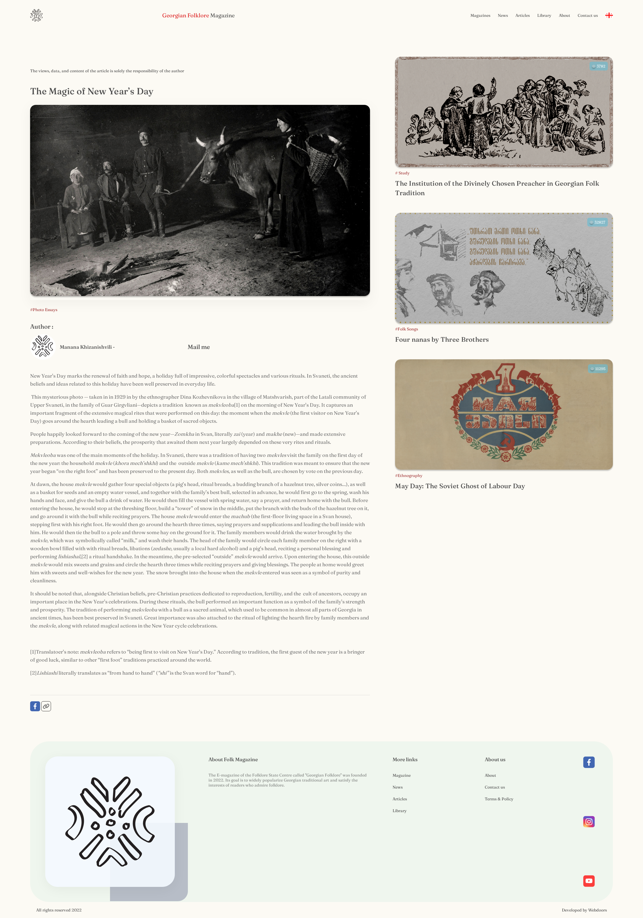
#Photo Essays (43, 309)
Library (544, 15)
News (503, 15)
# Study (402, 172)
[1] (237, 405)
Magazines (480, 15)
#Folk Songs (406, 328)
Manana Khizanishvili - (87, 347)
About (564, 15)
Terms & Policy (499, 798)
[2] (84, 556)
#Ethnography (408, 475)
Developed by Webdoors (584, 909)
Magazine (402, 775)
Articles (522, 15)
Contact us (588, 15)
